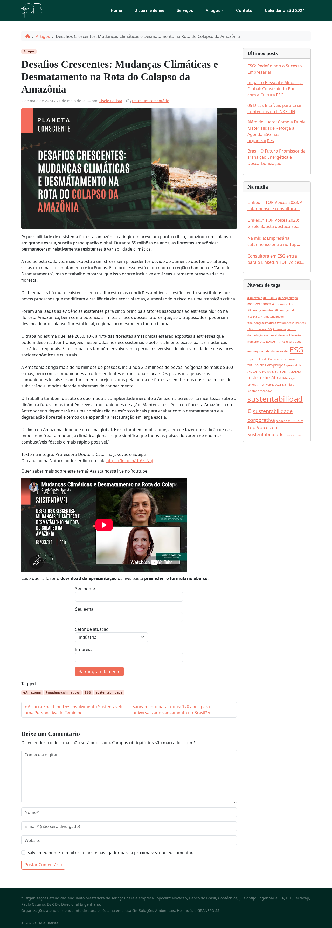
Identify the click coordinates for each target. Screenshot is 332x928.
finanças (289, 359)
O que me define (149, 10)
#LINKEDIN (254, 316)
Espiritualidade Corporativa (265, 359)
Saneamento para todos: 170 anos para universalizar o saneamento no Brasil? (171, 710)
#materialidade (274, 316)
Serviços (185, 10)
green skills (293, 365)
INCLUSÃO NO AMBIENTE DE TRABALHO (274, 371)
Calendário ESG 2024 (285, 10)
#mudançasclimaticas (63, 692)
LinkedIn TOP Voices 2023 (264, 384)
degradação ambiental (262, 335)
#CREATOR (270, 298)
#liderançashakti (285, 310)
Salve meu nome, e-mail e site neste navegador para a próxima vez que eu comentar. (110, 852)
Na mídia (288, 384)
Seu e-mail (85, 609)
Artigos (213, 10)
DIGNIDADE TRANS (272, 341)
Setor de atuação (92, 629)
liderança (288, 378)
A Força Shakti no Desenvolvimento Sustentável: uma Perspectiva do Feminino (73, 710)
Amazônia (279, 329)
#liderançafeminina (260, 310)
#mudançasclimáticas (291, 323)
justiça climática (264, 378)
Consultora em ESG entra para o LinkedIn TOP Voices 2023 (274, 259)
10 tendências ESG (259, 329)
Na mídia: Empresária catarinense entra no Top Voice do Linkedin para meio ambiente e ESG (275, 241)
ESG (88, 692)
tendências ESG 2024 (289, 421)
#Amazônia (32, 692)
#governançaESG (283, 304)
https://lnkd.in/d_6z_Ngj (129, 460)
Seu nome (85, 589)
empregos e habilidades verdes (268, 351)
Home (116, 10)
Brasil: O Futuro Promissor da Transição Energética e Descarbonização (276, 157)
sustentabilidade (109, 692)
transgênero (293, 435)
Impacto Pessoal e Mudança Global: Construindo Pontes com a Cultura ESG (275, 89)
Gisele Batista (110, 100)
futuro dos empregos (266, 365)
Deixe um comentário (150, 100)
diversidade (293, 341)
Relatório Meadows (259, 391)
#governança (259, 303)
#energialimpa (288, 298)
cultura (291, 329)
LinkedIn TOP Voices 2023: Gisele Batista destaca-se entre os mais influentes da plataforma (274, 223)
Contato (244, 10)
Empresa (84, 649)
